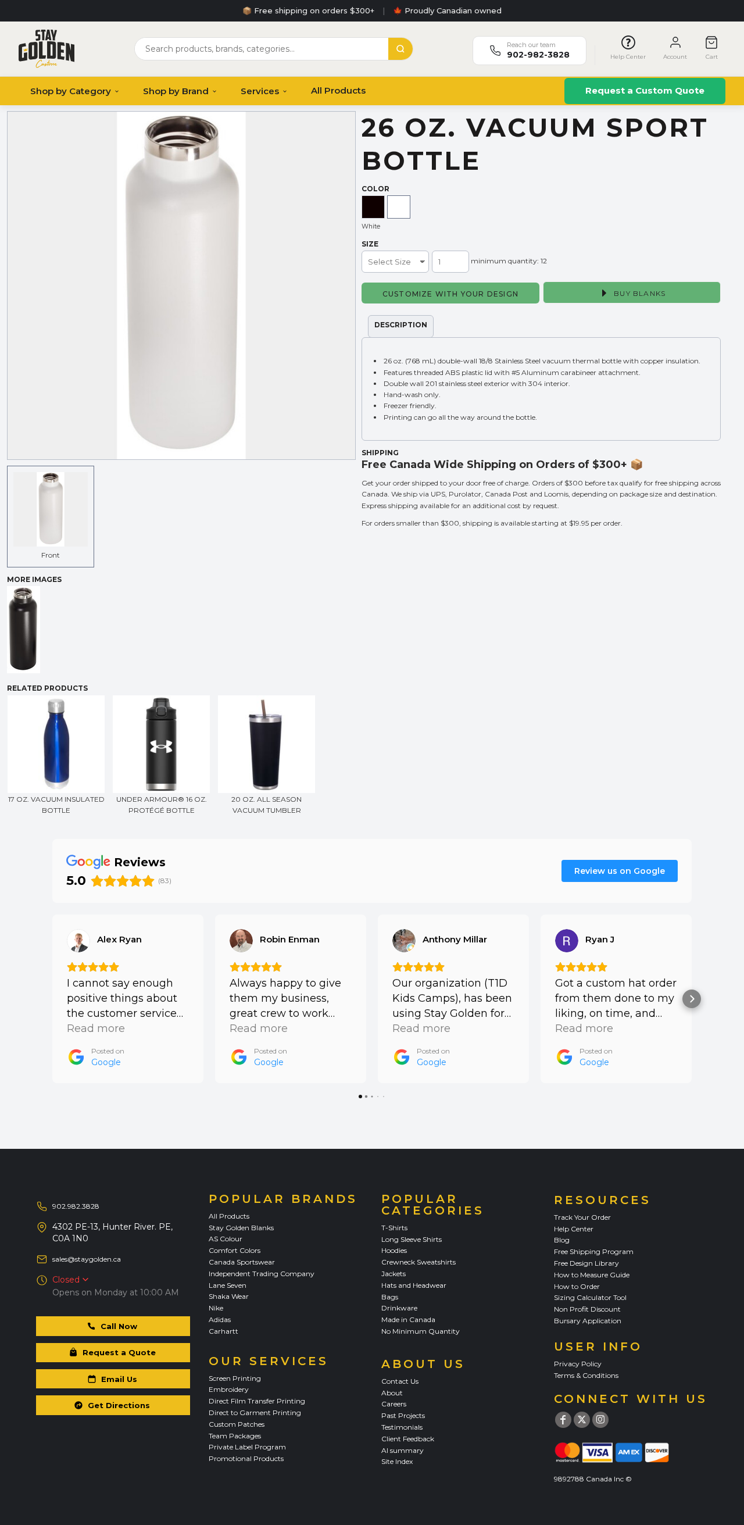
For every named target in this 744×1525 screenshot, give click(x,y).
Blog (562, 1239)
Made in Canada (408, 1319)
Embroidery (229, 1389)
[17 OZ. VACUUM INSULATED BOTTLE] (56, 744)
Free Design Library (586, 1263)
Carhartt (223, 1331)
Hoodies (394, 1250)
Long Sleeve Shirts (411, 1239)
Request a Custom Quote (644, 90)
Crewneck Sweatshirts (418, 1262)
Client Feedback (407, 1438)
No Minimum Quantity (420, 1331)
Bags (389, 1296)
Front (50, 555)
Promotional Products (246, 1458)
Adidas (220, 1319)
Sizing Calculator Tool (590, 1297)
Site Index (397, 1461)
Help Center (573, 1228)
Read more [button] (96, 1028)
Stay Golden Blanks (241, 1227)
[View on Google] (78, 940)
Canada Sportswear (242, 1262)
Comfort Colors (234, 1250)
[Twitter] (582, 1420)
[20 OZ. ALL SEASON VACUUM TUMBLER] (266, 744)
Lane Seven (227, 1285)
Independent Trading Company (261, 1273)
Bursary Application (587, 1320)
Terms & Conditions (586, 1375)
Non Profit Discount (587, 1309)
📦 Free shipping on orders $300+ (308, 10)
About (392, 1392)
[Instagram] (600, 1420)
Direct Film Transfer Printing (257, 1401)
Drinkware (399, 1307)
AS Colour (225, 1238)
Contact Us (400, 1381)
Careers (393, 1403)
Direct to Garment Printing (255, 1412)
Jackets (393, 1273)
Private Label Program (247, 1446)
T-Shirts (394, 1227)
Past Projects (403, 1415)
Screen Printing (235, 1378)
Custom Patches (236, 1424)
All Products (338, 90)
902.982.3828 (75, 1206)
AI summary (402, 1450)
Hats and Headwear (413, 1285)
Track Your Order (582, 1217)
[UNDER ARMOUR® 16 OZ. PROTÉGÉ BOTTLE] (161, 744)
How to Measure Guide (591, 1274)
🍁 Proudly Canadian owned (447, 10)
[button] (52, 999)
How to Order (577, 1286)
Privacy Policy (578, 1363)
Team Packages (235, 1435)
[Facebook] (563, 1420)
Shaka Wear (229, 1296)
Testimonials (402, 1427)
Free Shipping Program (594, 1251)
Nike (216, 1307)
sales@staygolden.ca (86, 1259)
